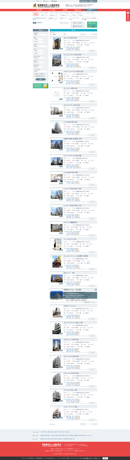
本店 (42, 12)
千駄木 (45, 431)
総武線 (67, 100)
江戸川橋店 (80, 15)
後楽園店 (67, 12)
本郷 (55, 431)
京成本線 (80, 435)
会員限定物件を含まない (40, 76)
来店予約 (57, 448)
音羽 (66, 431)
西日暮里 (66, 438)
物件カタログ (63, 448)
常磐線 (76, 435)
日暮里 (70, 438)
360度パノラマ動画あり (40, 73)
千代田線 (56, 435)
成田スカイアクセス (87, 435)
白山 (73, 49)
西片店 (61, 12)
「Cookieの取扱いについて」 (87, 458)
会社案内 (47, 450)
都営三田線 (68, 49)
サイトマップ (77, 448)
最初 (82, 34)
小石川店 (51, 12)
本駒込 (49, 431)
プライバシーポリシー (68, 450)
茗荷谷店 (72, 12)
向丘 (61, 431)
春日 (74, 47)
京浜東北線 (71, 435)
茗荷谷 (55, 438)
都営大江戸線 (69, 47)
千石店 (92, 12)
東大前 (71, 150)
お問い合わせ (82, 450)
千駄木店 (74, 15)
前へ (85, 34)
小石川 (42, 431)
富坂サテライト (44, 15)
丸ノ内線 (68, 48)
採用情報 (76, 450)
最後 (96, 34)
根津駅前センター (54, 15)
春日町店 (57, 12)
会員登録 (52, 448)
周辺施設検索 (70, 448)
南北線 (67, 65)
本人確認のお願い (59, 450)
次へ (93, 34)
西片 (63, 431)
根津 (53, 431)
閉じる (105, 458)
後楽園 (72, 48)
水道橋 (71, 100)
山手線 (60, 435)
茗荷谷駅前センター (80, 12)
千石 (58, 431)
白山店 (87, 12)
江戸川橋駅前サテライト (65, 15)
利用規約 (52, 450)
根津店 (46, 12)
